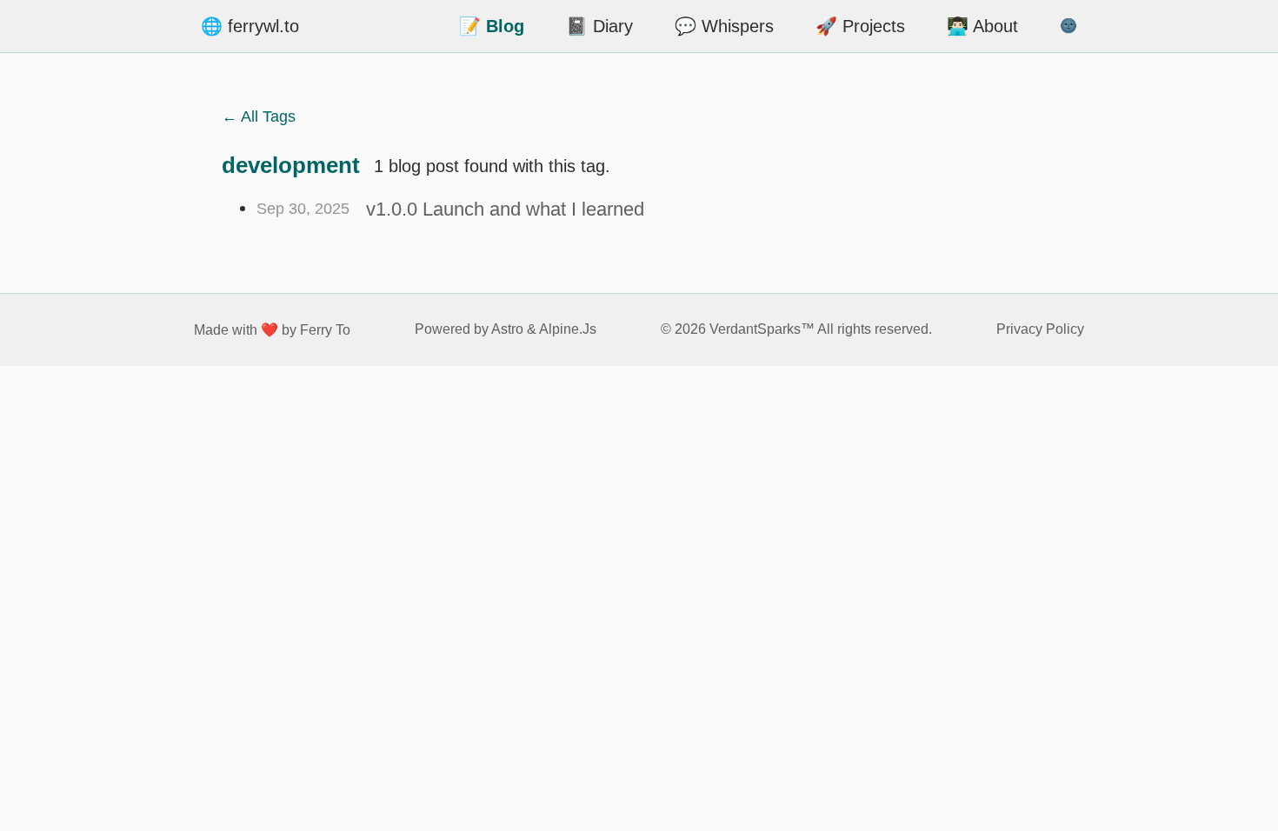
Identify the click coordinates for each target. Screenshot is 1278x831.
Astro (507, 329)
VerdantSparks (755, 329)
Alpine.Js (567, 329)
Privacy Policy (1040, 329)
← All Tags (259, 116)
